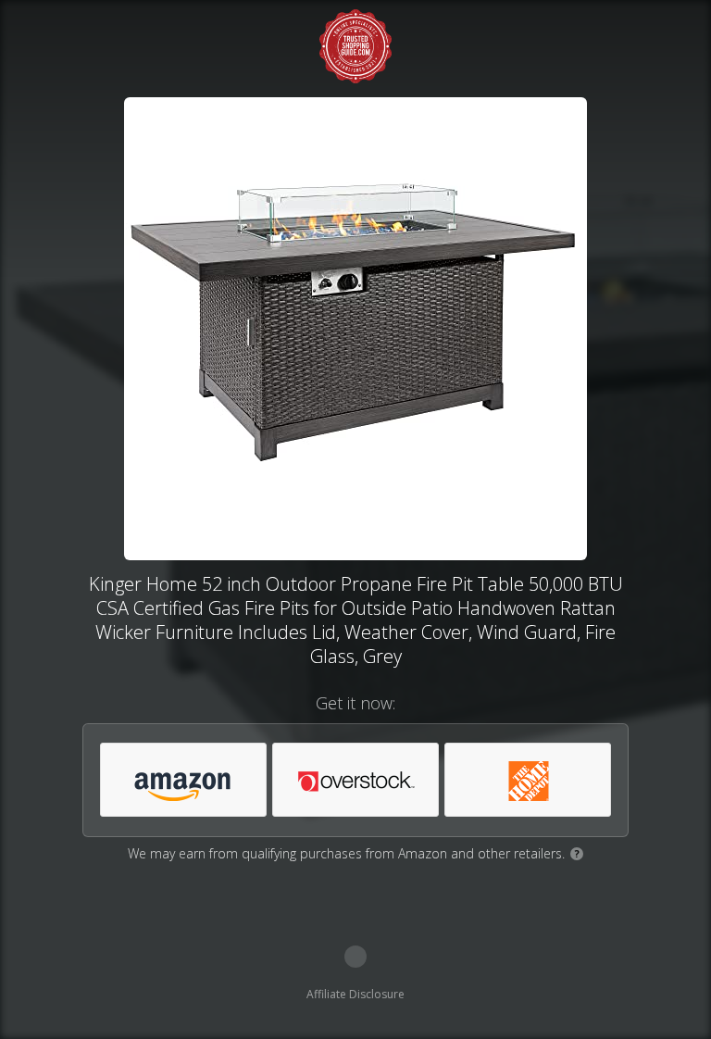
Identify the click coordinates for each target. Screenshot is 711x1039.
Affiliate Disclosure (355, 994)
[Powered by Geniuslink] (355, 956)
